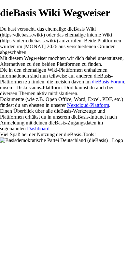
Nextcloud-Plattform (88, 105)
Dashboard (38, 128)
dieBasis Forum (108, 81)
